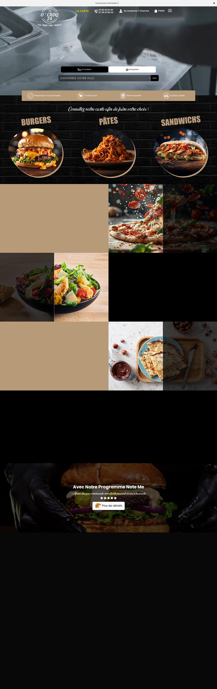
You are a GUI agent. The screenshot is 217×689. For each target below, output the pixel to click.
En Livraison (86, 69)
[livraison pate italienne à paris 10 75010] (108, 153)
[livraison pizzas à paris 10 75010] (49, 10)
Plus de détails (111, 506)
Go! (155, 78)
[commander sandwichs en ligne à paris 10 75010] (181, 153)
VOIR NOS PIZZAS (190, 218)
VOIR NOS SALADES (27, 286)
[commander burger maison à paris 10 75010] (36, 153)
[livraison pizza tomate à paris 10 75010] (30, 95)
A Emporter (133, 69)
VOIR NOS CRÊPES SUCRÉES (190, 355)
